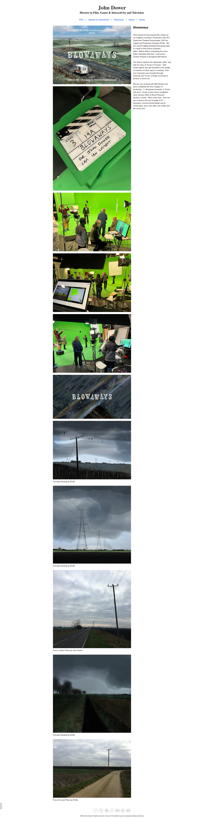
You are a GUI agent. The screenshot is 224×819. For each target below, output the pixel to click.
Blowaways (140, 27)
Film (81, 19)
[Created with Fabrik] (1, 806)
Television (119, 19)
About (131, 19)
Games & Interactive (98, 19)
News (142, 19)
